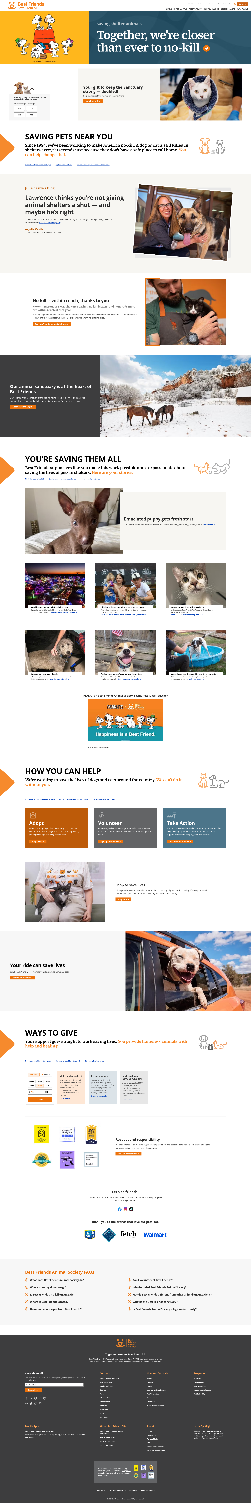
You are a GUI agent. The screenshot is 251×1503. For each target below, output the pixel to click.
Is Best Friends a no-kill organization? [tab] (53, 1294)
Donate (241, 4)
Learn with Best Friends (156, 1390)
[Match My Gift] (160, 94)
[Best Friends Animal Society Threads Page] (45, 1398)
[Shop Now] (125, 892)
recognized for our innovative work (114, 1472)
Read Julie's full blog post (49, 223)
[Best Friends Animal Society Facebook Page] (27, 1398)
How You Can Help (211, 9)
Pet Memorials (202, 4)
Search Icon (236, 4)
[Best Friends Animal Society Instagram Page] (32, 1398)
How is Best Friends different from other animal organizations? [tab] (172, 1294)
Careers (150, 1431)
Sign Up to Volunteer (110, 841)
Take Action (152, 1398)
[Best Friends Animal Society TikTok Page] (32, 1403)
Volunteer (151, 1401)
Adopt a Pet (37, 841)
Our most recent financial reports (38, 1061)
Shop (219, 4)
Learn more (64, 1098)
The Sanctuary (195, 9)
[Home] (26, 5)
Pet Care (103, 1405)
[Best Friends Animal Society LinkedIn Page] (40, 1398)
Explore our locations (64, 165)
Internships (151, 1435)
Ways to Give (105, 1398)
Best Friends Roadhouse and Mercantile (111, 1432)
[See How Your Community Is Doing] (125, 312)
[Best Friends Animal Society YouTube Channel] (27, 1403)
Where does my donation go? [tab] (48, 1287)
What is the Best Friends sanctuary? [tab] (155, 1301)
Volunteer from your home (77, 799)
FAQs (149, 1443)
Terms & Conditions (148, 1490)
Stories (224, 9)
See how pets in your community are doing (93, 165)
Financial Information (156, 1450)
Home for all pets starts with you (38, 165)
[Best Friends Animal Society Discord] (40, 1403)
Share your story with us (90, 479)
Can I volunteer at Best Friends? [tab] (153, 1280)
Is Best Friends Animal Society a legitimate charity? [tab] (165, 1309)
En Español (226, 4)
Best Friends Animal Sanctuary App (39, 1431)
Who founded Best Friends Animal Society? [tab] (159, 1287)
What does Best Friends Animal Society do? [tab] (57, 1280)
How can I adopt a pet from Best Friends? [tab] (55, 1309)
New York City (200, 1386)
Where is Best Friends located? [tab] (49, 1301)
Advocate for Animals (179, 841)
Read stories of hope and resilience (62, 479)
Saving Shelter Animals (176, 9)
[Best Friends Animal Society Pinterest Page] (36, 1398)
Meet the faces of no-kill (34, 479)
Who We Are (192, 4)
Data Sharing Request (116, 1490)
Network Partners (107, 1441)
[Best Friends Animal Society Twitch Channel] (36, 1403)
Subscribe (32, 1390)
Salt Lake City (199, 1394)
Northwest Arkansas (202, 1390)
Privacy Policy (132, 1490)
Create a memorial (98, 1096)
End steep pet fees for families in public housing (43, 799)
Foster (149, 1386)
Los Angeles (198, 1382)
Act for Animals (106, 1386)
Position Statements (155, 1447)
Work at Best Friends (155, 1405)
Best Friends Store (107, 1437)
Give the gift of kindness (94, 1061)
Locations (212, 4)
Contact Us (101, 1490)
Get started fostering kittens (104, 799)
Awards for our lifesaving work (68, 1061)
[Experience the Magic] (125, 396)
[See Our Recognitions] (125, 1146)
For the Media (152, 1439)
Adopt (232, 9)
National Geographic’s (207, 1432)
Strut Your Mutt (106, 1445)
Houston (197, 1378)
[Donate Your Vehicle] (125, 971)
